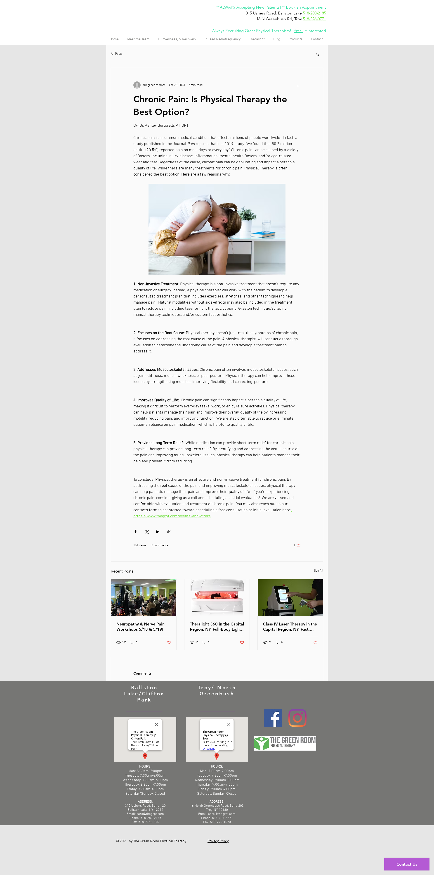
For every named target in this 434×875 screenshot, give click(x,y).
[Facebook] (273, 718)
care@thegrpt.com (222, 814)
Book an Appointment (306, 7)
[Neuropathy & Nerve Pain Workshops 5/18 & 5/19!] (143, 597)
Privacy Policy (218, 841)
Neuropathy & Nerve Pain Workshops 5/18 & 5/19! (140, 626)
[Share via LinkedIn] (158, 531)
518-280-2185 (314, 13)
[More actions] (298, 85)
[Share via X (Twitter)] (146, 531)
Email (298, 30)
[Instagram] (297, 718)
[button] (317, 54)
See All (318, 571)
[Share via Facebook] (135, 531)
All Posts (117, 54)
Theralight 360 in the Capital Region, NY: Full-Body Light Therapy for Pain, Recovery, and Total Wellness (217, 626)
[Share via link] (169, 531)
